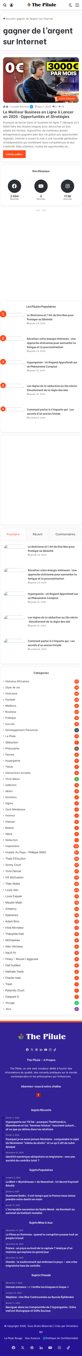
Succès (9, 723)
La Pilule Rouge (13, 1338)
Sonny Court (13, 864)
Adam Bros (12, 921)
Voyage (9, 1002)
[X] (32, 1049)
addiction (11, 785)
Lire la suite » (14, 154)
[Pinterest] (36, 1049)
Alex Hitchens (14, 946)
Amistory (11, 908)
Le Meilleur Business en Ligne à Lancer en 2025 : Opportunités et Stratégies (38, 114)
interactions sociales (18, 772)
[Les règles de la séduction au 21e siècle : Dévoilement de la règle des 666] (13, 394)
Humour (10, 815)
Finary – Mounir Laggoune (21, 959)
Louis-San (11, 890)
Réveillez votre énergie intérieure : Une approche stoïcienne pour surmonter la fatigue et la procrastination (51, 342)
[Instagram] (50, 1049)
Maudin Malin (13, 902)
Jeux (8, 1008)
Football (10, 699)
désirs (9, 791)
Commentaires (65, 534)
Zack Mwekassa (15, 809)
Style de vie (12, 687)
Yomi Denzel (13, 871)
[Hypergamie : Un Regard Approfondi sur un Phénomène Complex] (13, 370)
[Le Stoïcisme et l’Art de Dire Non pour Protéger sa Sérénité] (13, 323)
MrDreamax (12, 940)
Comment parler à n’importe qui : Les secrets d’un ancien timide (50, 411)
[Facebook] (27, 1049)
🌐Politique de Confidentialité (60, 1338)
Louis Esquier (13, 896)
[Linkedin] (41, 1049)
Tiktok (9, 766)
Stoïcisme (11, 693)
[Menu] (77, 6)
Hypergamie (12, 760)
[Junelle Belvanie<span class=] (4, 106)
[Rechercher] (5, 6)
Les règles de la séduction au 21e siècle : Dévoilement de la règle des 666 (52, 388)
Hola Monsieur (14, 927)
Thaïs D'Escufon (15, 858)
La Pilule (10, 736)
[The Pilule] (41, 5)
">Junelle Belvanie (21, 106)
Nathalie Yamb (14, 971)
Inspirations (12, 846)
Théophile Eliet (14, 933)
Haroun (10, 821)
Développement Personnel (21, 730)
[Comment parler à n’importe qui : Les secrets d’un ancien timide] (13, 417)
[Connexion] (11, 6)
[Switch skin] (70, 6)
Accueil (10, 18)
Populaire (13, 534)
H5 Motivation (14, 877)
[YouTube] (45, 1049)
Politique (10, 717)
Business (10, 711)
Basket (9, 827)
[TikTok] (54, 1049)
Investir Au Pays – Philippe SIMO (25, 852)
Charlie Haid (13, 977)
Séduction (11, 742)
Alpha (8, 833)
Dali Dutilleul (12, 965)
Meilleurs (10, 705)
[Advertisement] (41, 254)
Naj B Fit (10, 952)
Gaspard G (12, 996)
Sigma (9, 803)
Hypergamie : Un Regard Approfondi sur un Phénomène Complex (52, 364)
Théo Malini (12, 883)
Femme (9, 754)
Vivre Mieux (12, 778)
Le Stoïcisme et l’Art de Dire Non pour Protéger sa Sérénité (50, 317)
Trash (8, 984)
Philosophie (12, 748)
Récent (37, 534)
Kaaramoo (11, 915)
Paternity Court (14, 990)
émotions (11, 797)
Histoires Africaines (17, 681)
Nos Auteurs (32, 1338)
